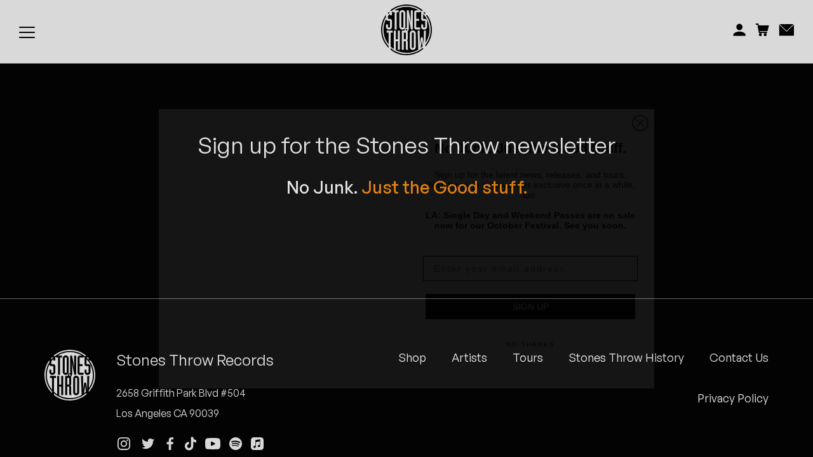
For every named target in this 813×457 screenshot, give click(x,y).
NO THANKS (530, 324)
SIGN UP (531, 286)
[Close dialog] (640, 87)
